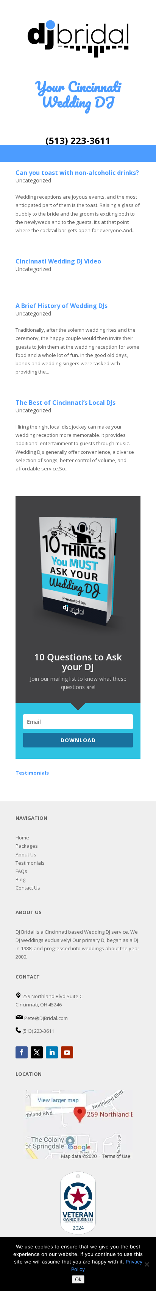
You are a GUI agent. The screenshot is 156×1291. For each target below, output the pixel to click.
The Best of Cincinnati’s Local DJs (65, 402)
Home (22, 837)
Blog (20, 879)
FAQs (21, 871)
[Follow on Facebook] (22, 1052)
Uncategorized (33, 180)
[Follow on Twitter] (37, 1052)
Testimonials (30, 862)
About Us (26, 854)
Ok (78, 1279)
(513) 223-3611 (78, 140)
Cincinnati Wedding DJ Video (58, 261)
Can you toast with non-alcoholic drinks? (77, 172)
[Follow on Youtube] (67, 1052)
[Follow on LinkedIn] (52, 1052)
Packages (27, 845)
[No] (146, 1264)
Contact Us (28, 887)
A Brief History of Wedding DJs (62, 306)
